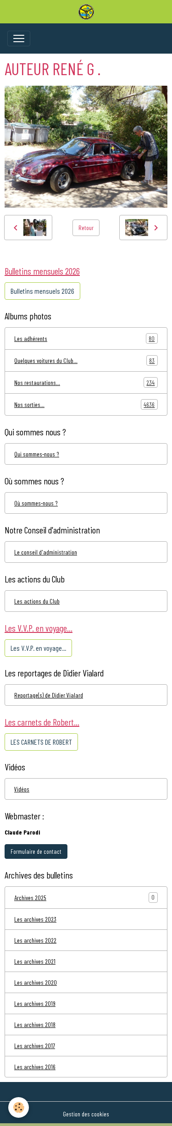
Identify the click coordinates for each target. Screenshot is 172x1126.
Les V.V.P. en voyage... (38, 647)
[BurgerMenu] (18, 38)
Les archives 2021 (34, 961)
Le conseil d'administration (45, 552)
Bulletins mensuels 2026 (42, 290)
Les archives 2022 (35, 940)
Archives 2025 (30, 897)
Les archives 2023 (35, 919)
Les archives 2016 (34, 1067)
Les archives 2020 (35, 982)
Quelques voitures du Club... (84, 361)
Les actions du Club (37, 601)
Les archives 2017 (34, 1045)
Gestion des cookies (86, 1114)
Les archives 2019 (34, 1003)
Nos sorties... (84, 405)
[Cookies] (18, 1107)
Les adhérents (84, 339)
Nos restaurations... (84, 383)
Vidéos (21, 789)
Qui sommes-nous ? (36, 454)
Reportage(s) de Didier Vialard (48, 695)
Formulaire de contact (36, 851)
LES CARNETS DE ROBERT (41, 741)
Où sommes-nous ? (36, 503)
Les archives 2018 (34, 1024)
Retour (86, 227)
